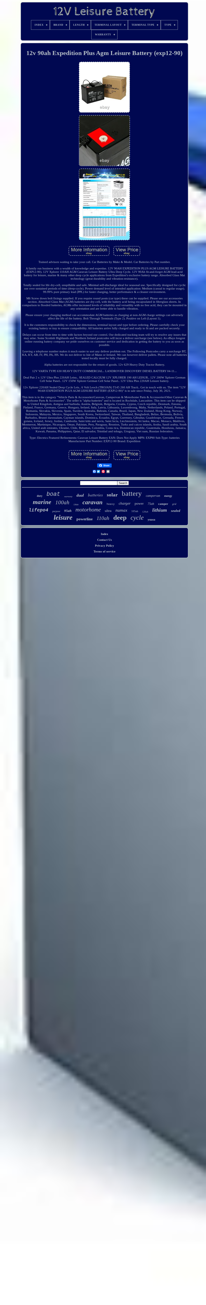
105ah (134, 511)
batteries (95, 495)
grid (174, 504)
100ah (62, 502)
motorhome (88, 509)
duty (39, 495)
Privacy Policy (104, 545)
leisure (63, 517)
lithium (159, 510)
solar (112, 494)
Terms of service (104, 551)
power (139, 503)
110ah (103, 518)
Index (104, 534)
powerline (84, 519)
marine (42, 501)
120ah (145, 511)
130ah (75, 504)
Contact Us (104, 539)
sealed (175, 511)
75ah (151, 503)
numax (121, 510)
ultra (108, 511)
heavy (111, 504)
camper (163, 503)
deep (120, 517)
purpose (56, 511)
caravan (92, 502)
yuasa (151, 519)
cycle (137, 517)
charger (125, 503)
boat (53, 494)
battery (132, 493)
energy (168, 495)
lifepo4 (38, 510)
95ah (67, 511)
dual (80, 495)
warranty (68, 496)
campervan (153, 495)
